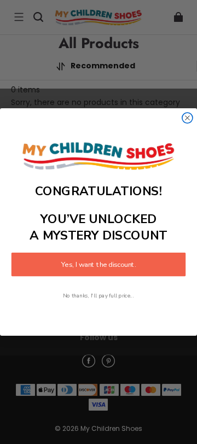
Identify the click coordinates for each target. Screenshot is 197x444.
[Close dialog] (187, 118)
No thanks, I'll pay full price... (98, 296)
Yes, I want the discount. (98, 265)
